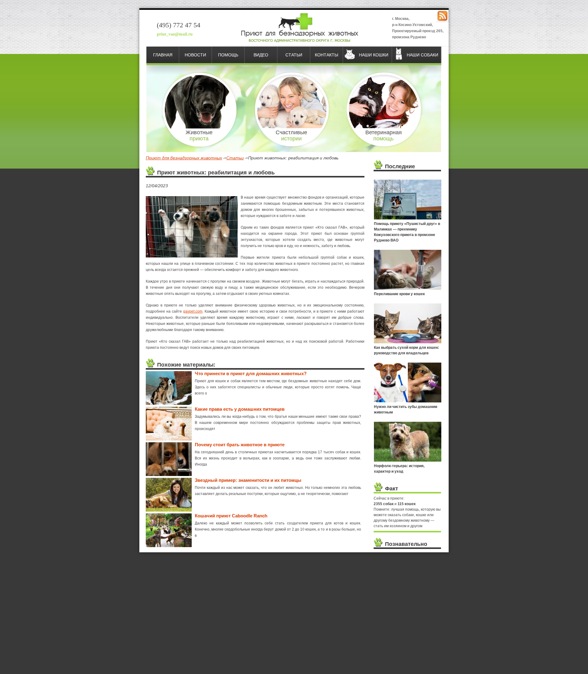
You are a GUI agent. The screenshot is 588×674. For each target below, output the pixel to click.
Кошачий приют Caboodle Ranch (231, 515)
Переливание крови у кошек (399, 294)
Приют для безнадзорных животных (184, 157)
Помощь (228, 54)
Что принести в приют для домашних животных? (251, 373)
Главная (162, 54)
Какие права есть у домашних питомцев (240, 409)
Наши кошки (373, 54)
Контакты (326, 54)
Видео (261, 54)
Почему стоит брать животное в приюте (240, 444)
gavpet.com (192, 311)
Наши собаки (422, 54)
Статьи (293, 54)
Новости (195, 54)
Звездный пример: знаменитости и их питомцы (248, 480)
